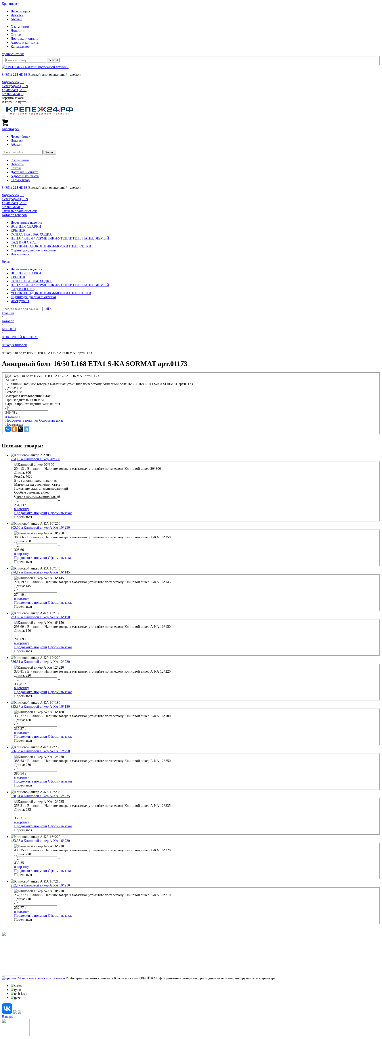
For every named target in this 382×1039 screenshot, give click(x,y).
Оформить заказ (51, 420)
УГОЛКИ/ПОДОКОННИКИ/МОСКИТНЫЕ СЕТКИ (51, 246)
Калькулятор (20, 46)
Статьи (16, 34)
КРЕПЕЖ (18, 230)
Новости (17, 30)
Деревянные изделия (26, 222)
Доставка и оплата (24, 38)
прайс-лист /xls (13, 54)
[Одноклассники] (14, 429)
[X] (20, 429)
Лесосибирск (20, 11)
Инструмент (20, 254)
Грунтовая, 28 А (14, 90)
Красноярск (10, 4)
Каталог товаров (14, 215)
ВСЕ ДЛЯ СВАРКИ (26, 226)
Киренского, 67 (13, 82)
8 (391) (14, 74)
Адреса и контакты (25, 42)
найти (48, 309)
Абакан (16, 19)
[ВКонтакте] (8, 429)
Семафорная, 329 (15, 86)
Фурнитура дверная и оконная (33, 250)
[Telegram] (26, 429)
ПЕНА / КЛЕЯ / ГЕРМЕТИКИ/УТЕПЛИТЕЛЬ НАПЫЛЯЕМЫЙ (60, 238)
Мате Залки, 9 (12, 94)
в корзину (12, 416)
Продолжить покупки (21, 420)
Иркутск (17, 15)
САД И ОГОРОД (23, 242)
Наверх (7, 1016)
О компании (20, 26)
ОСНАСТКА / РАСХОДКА (31, 234)
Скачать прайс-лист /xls (19, 211)
